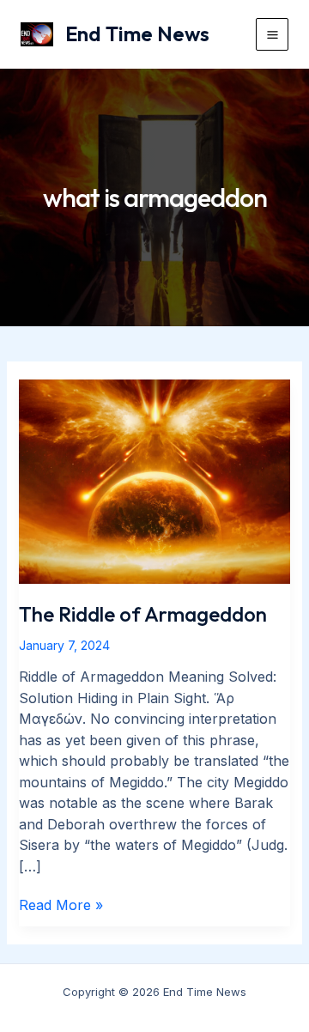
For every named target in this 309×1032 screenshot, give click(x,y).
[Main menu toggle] (272, 34)
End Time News (137, 33)
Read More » (61, 905)
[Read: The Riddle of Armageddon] (155, 480)
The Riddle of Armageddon (143, 614)
